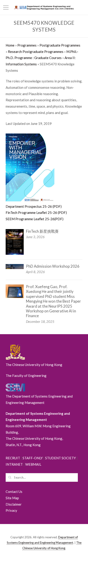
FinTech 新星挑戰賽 (42, 231)
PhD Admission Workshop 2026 (52, 266)
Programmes (27, 45)
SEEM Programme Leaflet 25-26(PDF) (34, 219)
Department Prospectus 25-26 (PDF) (34, 206)
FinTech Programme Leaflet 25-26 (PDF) (36, 212)
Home (10, 45)
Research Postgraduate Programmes (35, 51)
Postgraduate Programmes (59, 45)
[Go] (10, 477)
